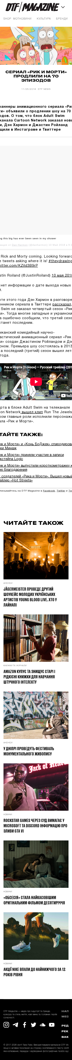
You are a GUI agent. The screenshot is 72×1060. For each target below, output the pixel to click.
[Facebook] (24, 1025)
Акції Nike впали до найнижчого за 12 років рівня (34, 972)
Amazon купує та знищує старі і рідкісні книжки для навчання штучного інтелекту (29, 676)
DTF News (44, 89)
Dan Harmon (20, 244)
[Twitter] (33, 1025)
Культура (44, 19)
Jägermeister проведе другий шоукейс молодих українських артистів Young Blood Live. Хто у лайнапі (30, 596)
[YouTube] (52, 1025)
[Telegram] (15, 1025)
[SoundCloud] (42, 1025)
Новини (25, 19)
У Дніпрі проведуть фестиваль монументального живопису (28, 751)
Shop (7, 19)
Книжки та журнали (15, 666)
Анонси (7, 583)
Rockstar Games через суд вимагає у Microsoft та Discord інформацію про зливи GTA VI (35, 825)
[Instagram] (6, 1025)
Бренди (62, 19)
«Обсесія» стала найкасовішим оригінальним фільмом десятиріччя (34, 900)
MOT (16, 19)
